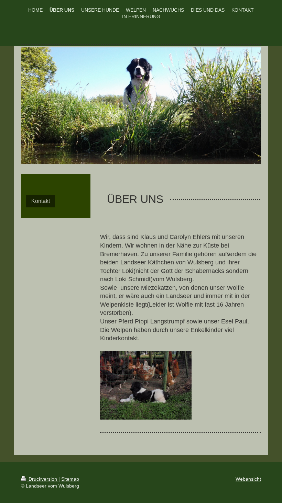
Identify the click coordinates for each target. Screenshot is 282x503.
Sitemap (70, 479)
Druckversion (42, 479)
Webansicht (248, 479)
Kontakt (40, 201)
